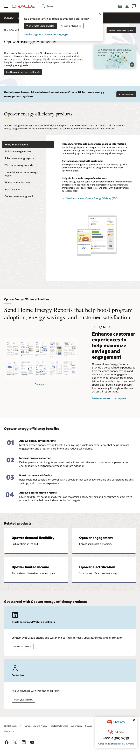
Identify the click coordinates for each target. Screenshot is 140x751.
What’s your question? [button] (23, 699)
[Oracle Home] (23, 6)
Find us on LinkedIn (22, 646)
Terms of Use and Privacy (35, 725)
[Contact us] (134, 6)
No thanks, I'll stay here (71, 25)
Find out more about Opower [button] (121, 30)
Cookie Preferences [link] (59, 725)
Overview (9, 17)
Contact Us (9, 731)
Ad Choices (76, 725)
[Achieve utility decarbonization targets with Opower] (115, 57)
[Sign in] (127, 6)
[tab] (28, 144)
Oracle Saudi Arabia (14, 30)
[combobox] (76, 6)
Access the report (126, 94)
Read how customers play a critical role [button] (23, 72)
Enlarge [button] (40, 384)
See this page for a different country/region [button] (46, 34)
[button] (6, 6)
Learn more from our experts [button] (109, 398)
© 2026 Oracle (10, 725)
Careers (88, 725)
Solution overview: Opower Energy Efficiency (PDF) (91, 198)
